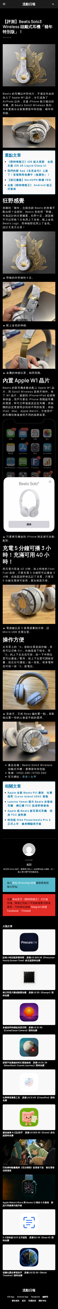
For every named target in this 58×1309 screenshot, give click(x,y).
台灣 (33, 776)
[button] (4, 4)
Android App (22, 1296)
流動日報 (29, 4)
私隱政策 (32, 1300)
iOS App (10, 1296)
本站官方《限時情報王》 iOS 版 (30, 899)
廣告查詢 (15, 1300)
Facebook (13, 911)
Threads (26, 911)
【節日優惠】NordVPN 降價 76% (29, 180)
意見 (24, 1300)
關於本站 (42, 1300)
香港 (25, 776)
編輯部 (45, 1296)
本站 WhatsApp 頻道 (24, 883)
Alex (29, 864)
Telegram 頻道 (39, 907)
